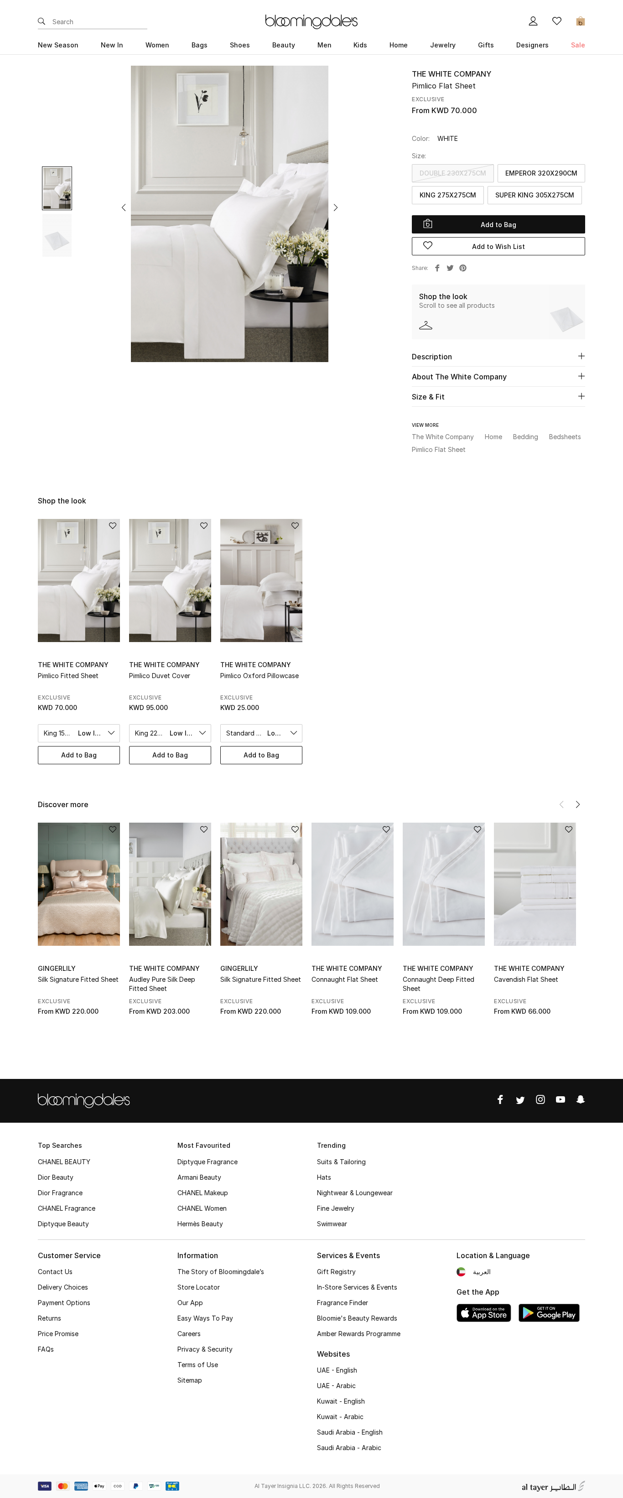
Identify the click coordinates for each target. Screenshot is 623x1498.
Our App (190, 1302)
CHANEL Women (202, 1208)
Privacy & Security (205, 1349)
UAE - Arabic (336, 1385)
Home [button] (398, 45)
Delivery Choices (63, 1287)
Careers (189, 1333)
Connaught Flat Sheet (345, 979)
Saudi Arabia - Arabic (349, 1447)
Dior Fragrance (60, 1193)
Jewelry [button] (443, 45)
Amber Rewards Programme (358, 1333)
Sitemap (189, 1380)
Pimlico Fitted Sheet (68, 675)
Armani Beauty (199, 1177)
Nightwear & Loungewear (355, 1193)
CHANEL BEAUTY (64, 1162)
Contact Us (55, 1271)
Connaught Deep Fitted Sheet (438, 983)
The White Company (451, 73)
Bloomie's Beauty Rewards (357, 1318)
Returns (49, 1318)
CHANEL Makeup (202, 1193)
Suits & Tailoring (341, 1162)
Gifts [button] (486, 45)
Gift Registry (336, 1271)
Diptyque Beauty (63, 1224)
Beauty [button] (283, 45)
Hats (324, 1177)
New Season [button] (58, 45)
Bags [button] (200, 45)
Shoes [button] (240, 45)
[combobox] (79, 733)
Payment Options (64, 1302)
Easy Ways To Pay (205, 1318)
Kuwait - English (341, 1401)
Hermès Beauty (200, 1224)
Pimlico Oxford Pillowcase (259, 675)
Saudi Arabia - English (350, 1432)
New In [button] (112, 45)
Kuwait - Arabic (340, 1416)
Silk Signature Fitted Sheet (78, 979)
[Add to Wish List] (112, 830)
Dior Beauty (55, 1177)
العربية (482, 1271)
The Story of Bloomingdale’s (220, 1271)
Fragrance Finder (342, 1302)
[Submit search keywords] (41, 22)
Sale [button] (578, 45)
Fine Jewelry (335, 1208)
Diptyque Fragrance (207, 1162)
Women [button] (157, 45)
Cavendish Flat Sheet (526, 979)
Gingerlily (57, 968)
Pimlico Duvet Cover (159, 675)
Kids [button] (360, 45)
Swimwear (332, 1224)
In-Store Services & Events (357, 1287)
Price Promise (58, 1333)
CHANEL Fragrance (66, 1208)
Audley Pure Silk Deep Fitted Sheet (162, 983)
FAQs (46, 1349)
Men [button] (324, 45)
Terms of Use (197, 1364)
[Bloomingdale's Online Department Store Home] (311, 21)
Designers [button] (532, 45)
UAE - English (337, 1370)
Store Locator (198, 1287)
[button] (123, 207)
